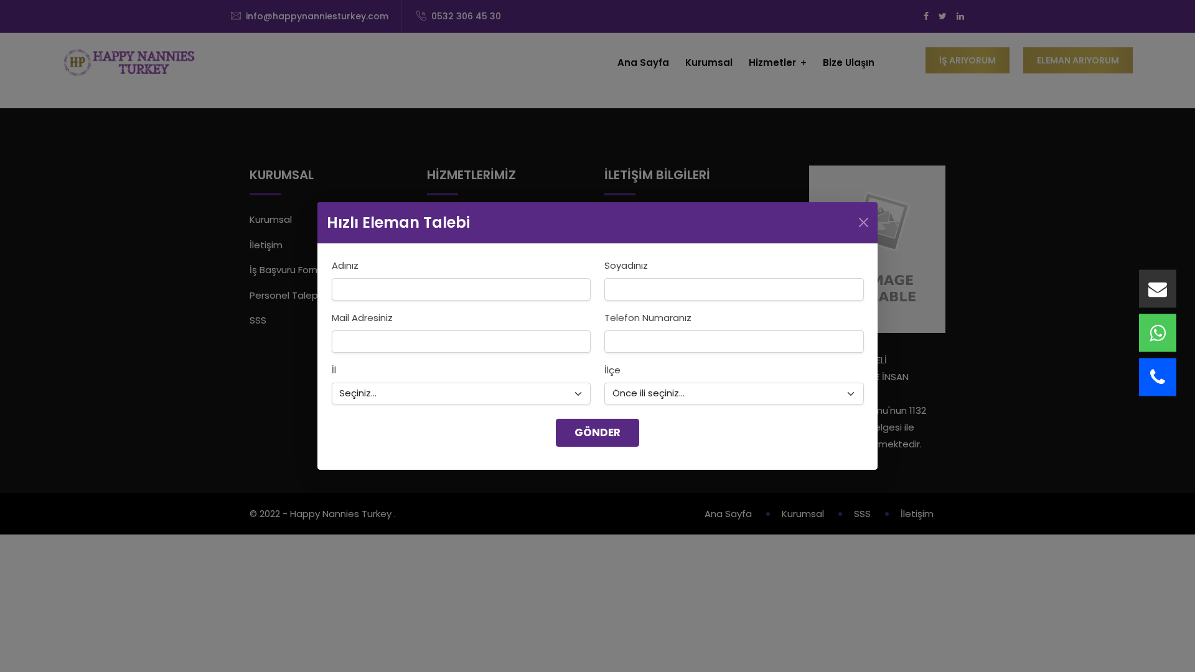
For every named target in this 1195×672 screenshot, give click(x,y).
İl (334, 369)
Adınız (345, 265)
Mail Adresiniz (362, 317)
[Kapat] (864, 222)
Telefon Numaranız (647, 317)
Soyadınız (626, 265)
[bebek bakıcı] (1157, 289)
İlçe (612, 369)
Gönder (597, 432)
